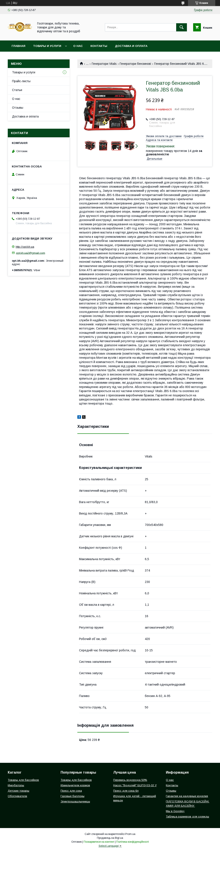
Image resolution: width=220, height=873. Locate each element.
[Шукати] (181, 27)
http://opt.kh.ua (25, 246)
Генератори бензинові (135, 63)
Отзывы (17, 107)
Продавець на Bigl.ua (110, 837)
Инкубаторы (16, 785)
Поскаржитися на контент (99, 841)
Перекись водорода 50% (130, 780)
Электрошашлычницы (75, 801)
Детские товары (18, 790)
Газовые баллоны (72, 796)
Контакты (98, 46)
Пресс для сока (71, 790)
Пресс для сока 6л (126, 790)
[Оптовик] (20, 35)
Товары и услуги (47, 46)
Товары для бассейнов (23, 780)
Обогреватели (17, 796)
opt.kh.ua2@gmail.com (30, 252)
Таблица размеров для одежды (187, 816)
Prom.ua (130, 834)
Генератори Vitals (104, 63)
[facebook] (79, 417)
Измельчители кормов (75, 785)
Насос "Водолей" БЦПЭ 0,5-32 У (135, 785)
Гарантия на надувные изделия (187, 796)
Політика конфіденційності (132, 841)
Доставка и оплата (131, 46)
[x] (84, 417)
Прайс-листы (21, 81)
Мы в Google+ (175, 811)
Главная (18, 46)
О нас (78, 46)
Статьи (17, 90)
